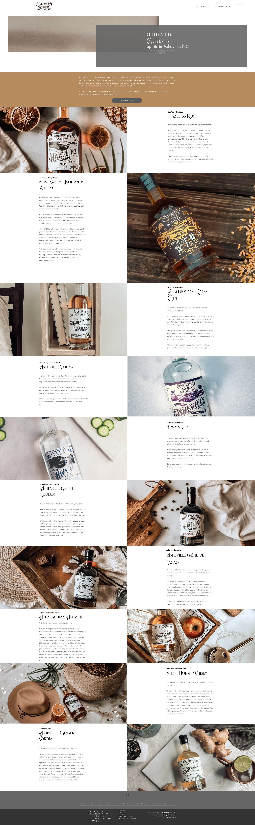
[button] (239, 6)
